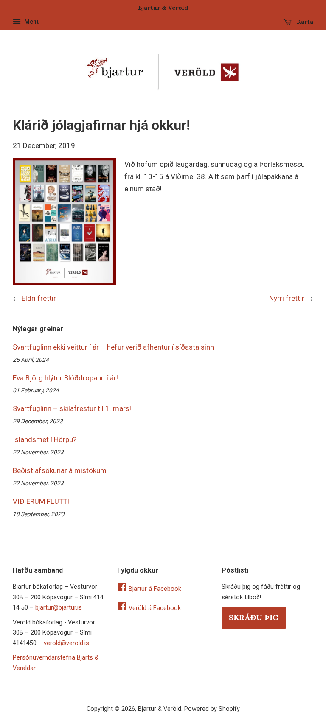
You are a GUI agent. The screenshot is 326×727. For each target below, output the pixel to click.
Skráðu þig (254, 617)
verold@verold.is (66, 643)
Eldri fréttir (39, 298)
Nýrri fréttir (286, 298)
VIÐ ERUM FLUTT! (41, 501)
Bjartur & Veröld (159, 709)
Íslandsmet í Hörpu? (44, 439)
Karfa (304, 21)
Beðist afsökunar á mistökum (60, 470)
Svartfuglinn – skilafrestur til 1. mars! (72, 408)
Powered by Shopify (212, 709)
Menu (31, 21)
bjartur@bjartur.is (58, 607)
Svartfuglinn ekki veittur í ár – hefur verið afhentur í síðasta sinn (113, 347)
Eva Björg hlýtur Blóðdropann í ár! (65, 378)
